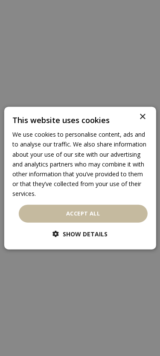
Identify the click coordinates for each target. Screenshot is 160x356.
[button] (80, 233)
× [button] (142, 117)
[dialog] (80, 178)
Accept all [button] (83, 213)
